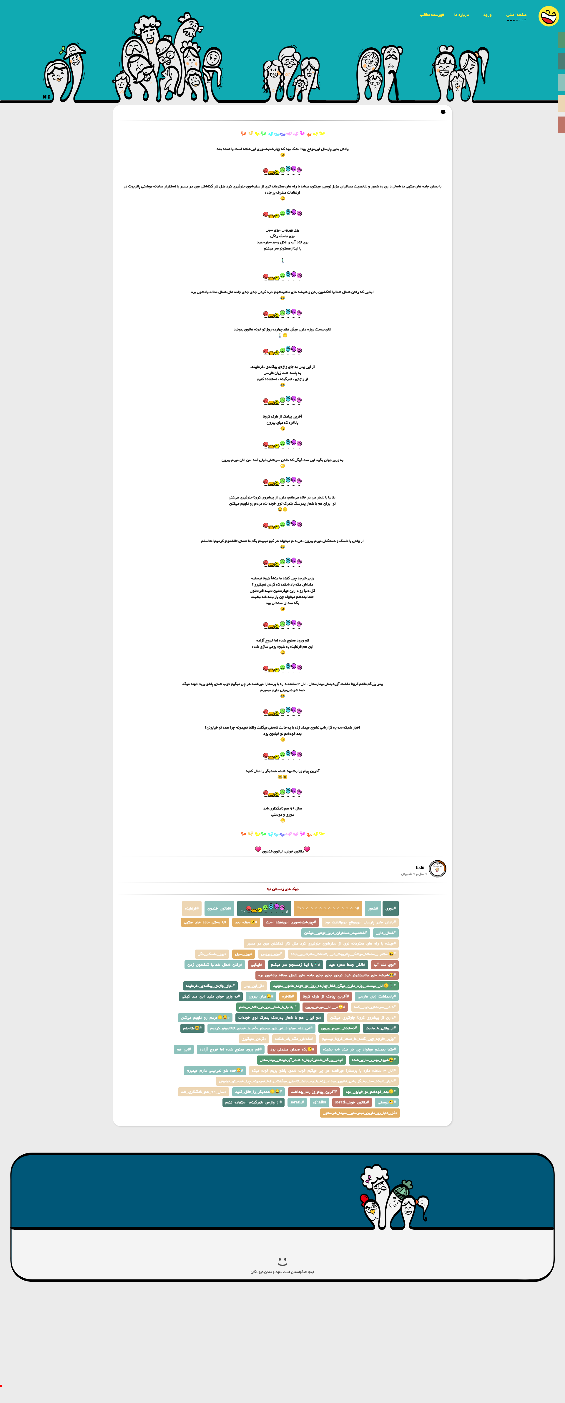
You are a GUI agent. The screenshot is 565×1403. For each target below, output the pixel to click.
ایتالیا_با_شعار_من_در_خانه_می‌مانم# (268, 1007)
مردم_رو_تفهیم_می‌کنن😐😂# (205, 1018)
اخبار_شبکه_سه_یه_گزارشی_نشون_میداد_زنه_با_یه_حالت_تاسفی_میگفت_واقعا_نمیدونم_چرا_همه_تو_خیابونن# (307, 1081)
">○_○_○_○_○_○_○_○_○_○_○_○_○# (328, 908)
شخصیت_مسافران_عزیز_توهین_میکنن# (335, 933)
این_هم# (184, 1049)
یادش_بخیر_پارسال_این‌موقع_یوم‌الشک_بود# (360, 922)
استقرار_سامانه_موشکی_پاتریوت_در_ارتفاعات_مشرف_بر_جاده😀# (343, 954)
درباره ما (461, 14)
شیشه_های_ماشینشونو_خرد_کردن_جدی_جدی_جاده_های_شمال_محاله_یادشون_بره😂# (327, 975)
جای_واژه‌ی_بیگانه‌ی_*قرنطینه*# (210, 986)
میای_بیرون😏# (261, 996)
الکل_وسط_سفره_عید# (347, 965)
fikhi (420, 868)
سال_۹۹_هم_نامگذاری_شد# (203, 1092)
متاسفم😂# (192, 1028)
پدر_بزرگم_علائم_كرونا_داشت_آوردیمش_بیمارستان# (301, 1060)
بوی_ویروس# (271, 954)
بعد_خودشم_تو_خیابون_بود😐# (371, 1092)
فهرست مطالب (432, 14)
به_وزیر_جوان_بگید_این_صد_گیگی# (211, 996)
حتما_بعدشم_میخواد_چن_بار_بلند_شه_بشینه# (359, 1049)
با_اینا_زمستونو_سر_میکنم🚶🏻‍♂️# (295, 965)
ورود (487, 14)
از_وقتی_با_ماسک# (381, 1028)
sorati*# (297, 1102)
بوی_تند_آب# (385, 965)
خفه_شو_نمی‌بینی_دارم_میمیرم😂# (215, 1071)
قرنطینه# (192, 908)
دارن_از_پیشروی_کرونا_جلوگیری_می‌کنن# (363, 1018)
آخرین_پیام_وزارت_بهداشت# (314, 1092)
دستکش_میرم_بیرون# (339, 1028)
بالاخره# (288, 996)
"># (264, 912)
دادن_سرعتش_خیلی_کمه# (375, 1007)
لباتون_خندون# (219, 908)
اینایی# (256, 965)
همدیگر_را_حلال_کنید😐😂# (258, 1092)
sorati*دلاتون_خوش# (352, 1102)
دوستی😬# (387, 1102)
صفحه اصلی (516, 14)
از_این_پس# (254, 986)
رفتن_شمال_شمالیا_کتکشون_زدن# (214, 965)
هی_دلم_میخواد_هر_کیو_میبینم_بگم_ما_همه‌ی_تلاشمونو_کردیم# (261, 1028)
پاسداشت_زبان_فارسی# (377, 996)
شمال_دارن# (386, 933)
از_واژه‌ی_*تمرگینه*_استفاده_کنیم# (253, 1102)
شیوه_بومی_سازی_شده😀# (374, 1060)
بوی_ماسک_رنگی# (212, 954)
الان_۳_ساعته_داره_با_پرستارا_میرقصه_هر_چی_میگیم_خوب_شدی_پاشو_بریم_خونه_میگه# (324, 1071)
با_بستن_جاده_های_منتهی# (205, 922)
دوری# (390, 908)
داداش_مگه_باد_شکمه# (294, 1039)
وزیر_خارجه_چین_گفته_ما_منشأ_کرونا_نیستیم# (359, 1039)
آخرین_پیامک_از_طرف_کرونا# (326, 996)
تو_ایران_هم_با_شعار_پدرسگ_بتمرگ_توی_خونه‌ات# (279, 1018)
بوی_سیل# (243, 954)
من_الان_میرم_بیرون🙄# (325, 1007)
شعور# (373, 908)
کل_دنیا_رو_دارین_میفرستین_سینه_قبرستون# (360, 1113)
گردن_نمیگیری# (254, 1039)
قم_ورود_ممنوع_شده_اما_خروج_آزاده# (231, 1049)
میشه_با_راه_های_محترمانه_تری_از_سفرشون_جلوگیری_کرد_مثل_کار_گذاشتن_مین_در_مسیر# (321, 943)
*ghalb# (319, 1102)
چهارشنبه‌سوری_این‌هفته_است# (291, 922)
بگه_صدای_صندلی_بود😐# (292, 1049)
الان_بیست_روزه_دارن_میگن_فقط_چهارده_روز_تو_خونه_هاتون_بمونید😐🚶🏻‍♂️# (334, 986)
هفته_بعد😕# (246, 922)
